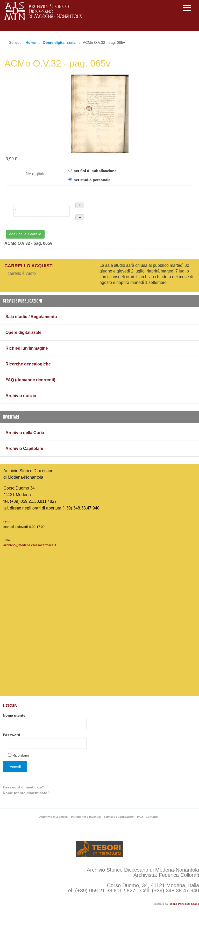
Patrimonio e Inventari (86, 816)
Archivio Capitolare (24, 448)
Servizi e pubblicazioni (119, 816)
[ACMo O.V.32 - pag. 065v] (100, 113)
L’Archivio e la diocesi (53, 816)
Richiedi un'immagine (26, 348)
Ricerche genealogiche (28, 364)
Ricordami (20, 755)
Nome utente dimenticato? (26, 793)
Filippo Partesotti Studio (184, 903)
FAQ (140, 816)
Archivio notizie (20, 395)
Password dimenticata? (23, 787)
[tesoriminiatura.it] (99, 849)
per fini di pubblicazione (95, 171)
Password (11, 735)
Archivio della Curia (24, 432)
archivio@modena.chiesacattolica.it (29, 545)
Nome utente (14, 715)
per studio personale (91, 180)
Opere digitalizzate (23, 332)
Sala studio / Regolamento (31, 316)
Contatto (152, 816)
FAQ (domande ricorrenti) (30, 380)
